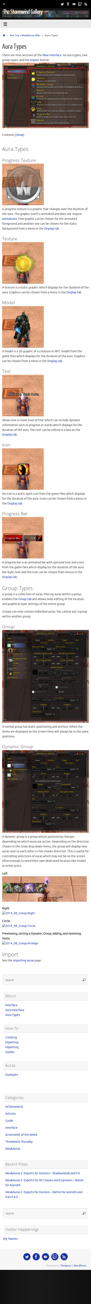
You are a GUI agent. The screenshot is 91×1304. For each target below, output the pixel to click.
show (19, 135)
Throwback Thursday (19, 1142)
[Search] (4, 4)
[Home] (4, 35)
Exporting (11, 1042)
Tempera (66, 1265)
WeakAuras (12, 1149)
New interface (52, 55)
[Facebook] (68, 4)
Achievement (14, 1107)
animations (9, 219)
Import (34, 60)
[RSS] (86, 4)
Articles (10, 1114)
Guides (9, 1052)
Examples (11, 1075)
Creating (11, 1037)
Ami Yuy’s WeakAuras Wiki (25, 35)
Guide (9, 1121)
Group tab (25, 599)
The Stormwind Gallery (23, 11)
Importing (12, 1047)
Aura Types (12, 1015)
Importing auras (23, 960)
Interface (11, 1005)
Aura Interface (14, 1010)
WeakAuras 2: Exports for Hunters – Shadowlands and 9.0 (42, 1173)
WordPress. (80, 1265)
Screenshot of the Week (21, 1135)
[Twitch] (80, 4)
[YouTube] (74, 4)
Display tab (51, 228)
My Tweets (10, 1239)
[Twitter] (62, 4)
